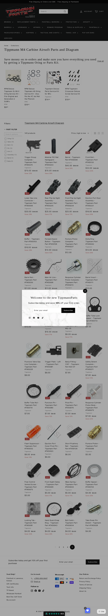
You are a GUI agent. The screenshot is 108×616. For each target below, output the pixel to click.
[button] (54, 613)
